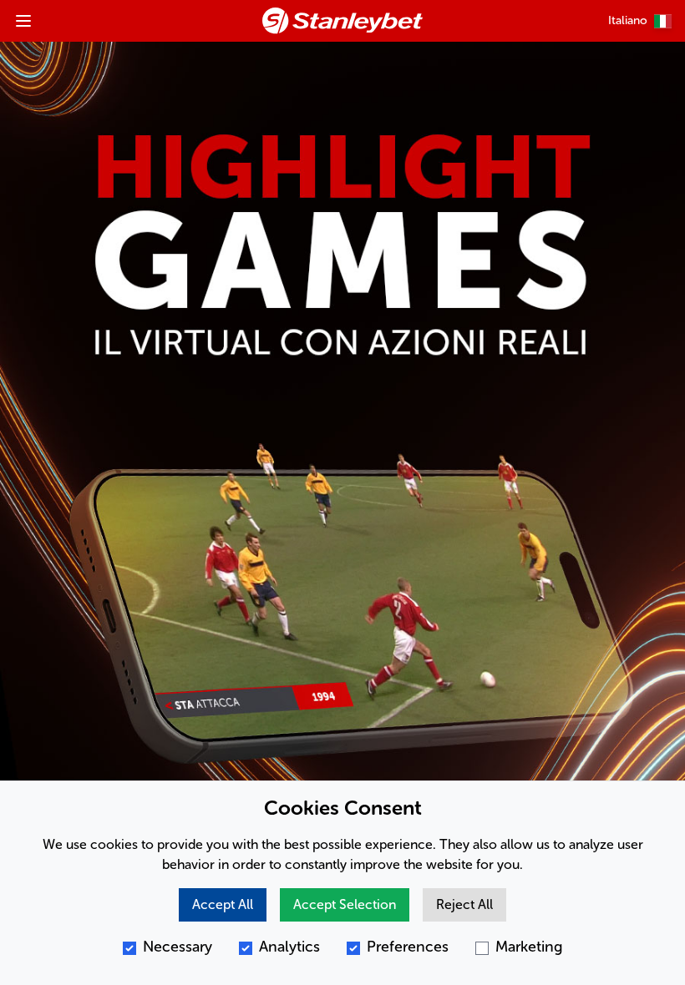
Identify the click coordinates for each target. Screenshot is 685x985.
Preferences (408, 946)
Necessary (177, 946)
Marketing (529, 946)
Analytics (289, 946)
